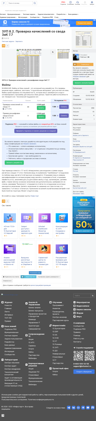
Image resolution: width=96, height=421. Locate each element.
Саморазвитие (34, 329)
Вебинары (32, 358)
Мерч (79, 316)
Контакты (77, 342)
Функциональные (11, 332)
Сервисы (32, 346)
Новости (8, 305)
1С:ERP (55, 332)
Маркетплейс (59, 325)
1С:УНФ (55, 338)
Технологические (35, 381)
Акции (30, 339)
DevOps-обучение (11, 363)
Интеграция (9, 351)
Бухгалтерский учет (80, 188)
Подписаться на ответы (11, 276)
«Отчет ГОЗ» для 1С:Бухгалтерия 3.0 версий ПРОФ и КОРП (10, 230)
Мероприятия (83, 302)
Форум (79, 313)
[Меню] (4, 3)
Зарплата (85, 135)
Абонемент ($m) (78, 193)
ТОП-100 (8, 318)
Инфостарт (34, 196)
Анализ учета (77, 135)
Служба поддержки (84, 348)
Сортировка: (48, 276)
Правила (76, 332)
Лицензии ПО (33, 372)
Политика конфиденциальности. (41, 400)
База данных (9, 345)
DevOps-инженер (59, 317)
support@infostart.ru (82, 366)
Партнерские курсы (60, 320)
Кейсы (31, 352)
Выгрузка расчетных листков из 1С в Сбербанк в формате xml (26, 262)
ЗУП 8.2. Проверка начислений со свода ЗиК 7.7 (33, 33)
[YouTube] (88, 408)
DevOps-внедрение (12, 369)
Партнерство (33, 355)
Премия (7, 321)
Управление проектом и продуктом (37, 315)
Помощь (76, 335)
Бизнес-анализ (34, 308)
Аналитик (56, 308)
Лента (6, 312)
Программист (58, 305)
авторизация (46, 285)
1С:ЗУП (55, 347)
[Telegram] (69, 408)
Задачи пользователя (13, 339)
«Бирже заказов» (29, 144)
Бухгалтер (76, 141)
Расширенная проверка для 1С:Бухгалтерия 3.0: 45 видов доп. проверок (62, 262)
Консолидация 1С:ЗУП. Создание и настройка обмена (62, 230)
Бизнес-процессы (35, 311)
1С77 (54, 360)
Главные (7, 308)
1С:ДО (55, 351)
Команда (32, 319)
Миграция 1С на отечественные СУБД (13, 384)
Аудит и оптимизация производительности (13, 379)
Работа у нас (78, 339)
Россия (75, 171)
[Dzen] (83, 408)
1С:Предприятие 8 (79, 152)
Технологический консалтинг (11, 373)
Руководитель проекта (58, 313)
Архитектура (33, 326)
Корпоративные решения (36, 364)
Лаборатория (11, 360)
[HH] (78, 408)
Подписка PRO (10, 329)
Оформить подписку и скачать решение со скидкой (36, 131)
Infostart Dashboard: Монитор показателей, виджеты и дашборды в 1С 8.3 (43, 233)
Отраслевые (33, 375)
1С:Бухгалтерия (58, 328)
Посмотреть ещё (35, 272)
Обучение (57, 302)
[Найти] (93, 295)
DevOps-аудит (10, 366)
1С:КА (54, 335)
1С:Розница (57, 344)
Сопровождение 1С (36, 335)
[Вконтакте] (73, 408)
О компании (79, 323)
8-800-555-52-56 (81, 364)
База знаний (10, 326)
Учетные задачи (11, 336)
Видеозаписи (82, 306)
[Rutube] (93, 408)
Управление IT (34, 323)
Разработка (9, 342)
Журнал (8, 302)
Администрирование (12, 348)
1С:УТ (54, 341)
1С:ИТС (31, 342)
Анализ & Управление (34, 303)
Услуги (31, 349)
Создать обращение (84, 372)
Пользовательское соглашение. (14, 400)
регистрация (35, 285)
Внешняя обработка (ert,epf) (82, 146)
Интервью (8, 315)
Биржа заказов (83, 309)
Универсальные (58, 354)
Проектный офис (60, 368)
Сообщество (9, 354)
